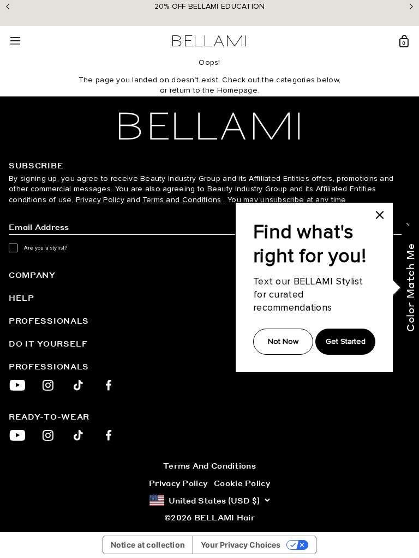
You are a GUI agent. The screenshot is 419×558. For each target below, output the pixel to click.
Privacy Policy (100, 199)
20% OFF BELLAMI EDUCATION (209, 6)
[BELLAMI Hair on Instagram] (47, 385)
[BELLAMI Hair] (209, 126)
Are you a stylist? (46, 248)
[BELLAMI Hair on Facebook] (109, 385)
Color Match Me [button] (410, 287)
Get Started (346, 341)
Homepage (237, 90)
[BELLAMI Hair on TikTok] (78, 385)
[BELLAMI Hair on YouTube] (17, 385)
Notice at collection (148, 544)
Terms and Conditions (182, 199)
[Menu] (15, 41)
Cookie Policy (242, 483)
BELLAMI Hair (224, 517)
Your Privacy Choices (240, 544)
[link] (380, 215)
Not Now (283, 341)
